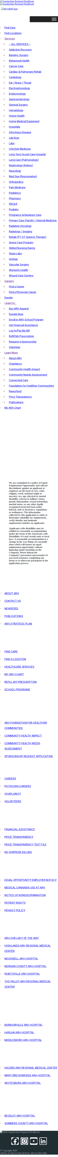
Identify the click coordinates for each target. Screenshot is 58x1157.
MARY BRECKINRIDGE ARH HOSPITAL (27, 1075)
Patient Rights (15, 902)
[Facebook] (15, 1141)
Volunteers (12, 801)
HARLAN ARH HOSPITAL (19, 1032)
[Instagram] (24, 1141)
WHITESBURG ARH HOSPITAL (22, 1082)
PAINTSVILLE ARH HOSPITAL (22, 973)
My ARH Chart (14, 674)
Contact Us (12, 600)
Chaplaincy (12, 793)
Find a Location (15, 659)
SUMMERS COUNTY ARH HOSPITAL (26, 1123)
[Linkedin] (43, 1141)
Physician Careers (17, 786)
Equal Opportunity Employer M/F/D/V (30, 880)
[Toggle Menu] (54, 19)
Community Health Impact (23, 735)
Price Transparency (18, 836)
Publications (13, 616)
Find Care (11, 651)
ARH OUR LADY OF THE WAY (21, 938)
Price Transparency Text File (25, 844)
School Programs (17, 689)
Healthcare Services (19, 666)
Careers (10, 778)
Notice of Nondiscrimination (25, 895)
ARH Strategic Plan (18, 623)
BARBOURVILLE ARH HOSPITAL (23, 1024)
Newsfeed (11, 608)
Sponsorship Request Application (28, 756)
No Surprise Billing (18, 852)
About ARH (11, 593)
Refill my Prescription (20, 681)
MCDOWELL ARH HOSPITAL (21, 958)
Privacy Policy (14, 910)
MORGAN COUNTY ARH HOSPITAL (25, 966)
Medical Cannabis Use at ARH (24, 887)
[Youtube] (33, 1141)
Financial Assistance (19, 829)
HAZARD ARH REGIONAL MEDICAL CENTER (30, 1067)
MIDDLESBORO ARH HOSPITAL (23, 1040)
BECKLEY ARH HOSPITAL (19, 1115)
